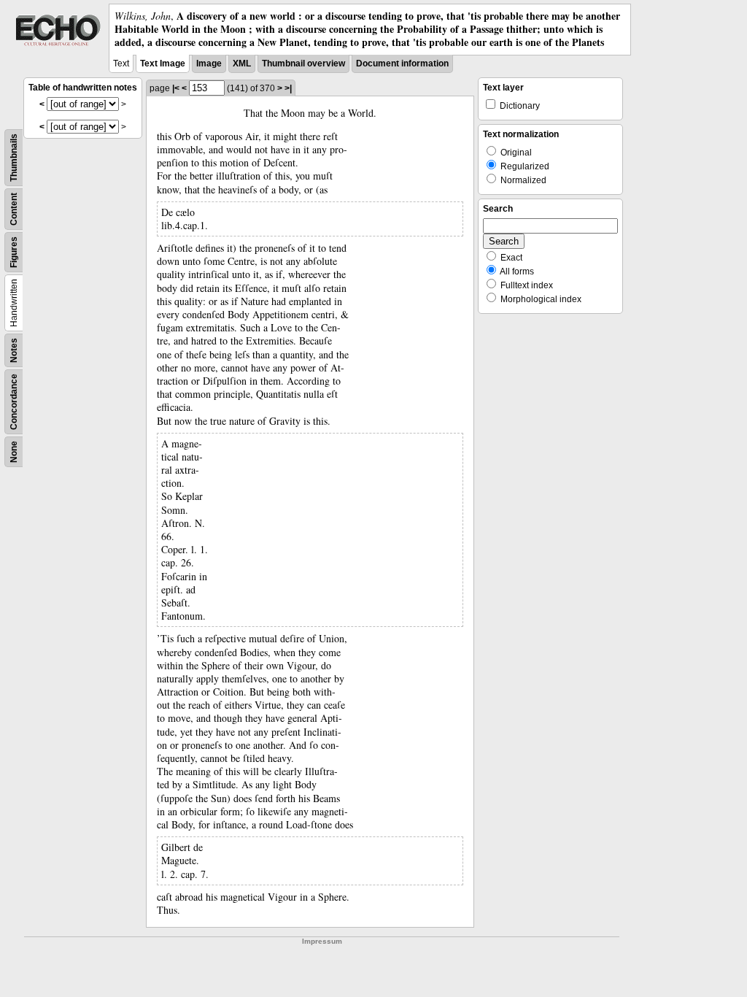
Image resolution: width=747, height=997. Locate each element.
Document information (402, 63)
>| (288, 88)
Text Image (162, 63)
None (14, 452)
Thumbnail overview (303, 63)
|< (175, 88)
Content (14, 209)
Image (209, 63)
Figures (14, 252)
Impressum (322, 941)
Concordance (14, 402)
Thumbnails (14, 158)
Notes (14, 350)
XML (242, 63)
